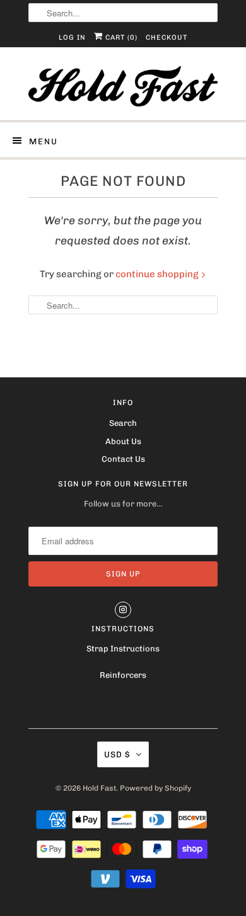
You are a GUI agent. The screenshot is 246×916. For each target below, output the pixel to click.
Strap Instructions (123, 648)
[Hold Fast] (123, 88)
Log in (72, 37)
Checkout (166, 37)
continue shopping (158, 274)
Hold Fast (99, 788)
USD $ (117, 754)
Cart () (120, 37)
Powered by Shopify (155, 788)
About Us (123, 441)
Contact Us (123, 459)
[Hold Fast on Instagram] (123, 610)
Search (123, 423)
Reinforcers (123, 675)
